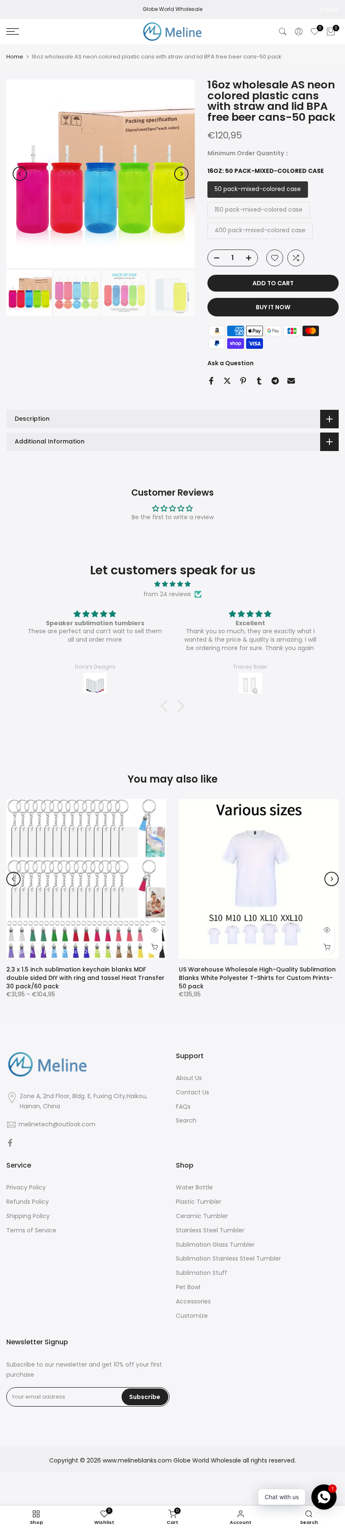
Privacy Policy (26, 1188)
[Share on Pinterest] (243, 381)
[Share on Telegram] (275, 381)
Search (186, 1121)
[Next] (181, 174)
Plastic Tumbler (198, 1202)
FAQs (183, 1107)
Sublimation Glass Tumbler (215, 1245)
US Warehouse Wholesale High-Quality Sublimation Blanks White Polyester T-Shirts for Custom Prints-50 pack (257, 977)
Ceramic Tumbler (202, 1216)
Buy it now (273, 307)
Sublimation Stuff (201, 1273)
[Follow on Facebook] (10, 1143)
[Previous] (20, 174)
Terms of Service (31, 1230)
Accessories (193, 1302)
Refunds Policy (27, 1202)
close (17, 9)
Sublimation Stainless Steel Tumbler (228, 1259)
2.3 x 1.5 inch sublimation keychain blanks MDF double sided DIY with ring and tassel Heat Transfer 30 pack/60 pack (85, 977)
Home (14, 56)
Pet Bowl (188, 1287)
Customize (192, 1316)
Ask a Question (230, 363)
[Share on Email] (291, 381)
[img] (172, 584)
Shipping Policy (28, 1216)
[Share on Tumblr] (259, 381)
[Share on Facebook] (211, 381)
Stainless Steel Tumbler (210, 1230)
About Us (189, 1078)
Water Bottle (194, 1188)
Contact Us (192, 1092)
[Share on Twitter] (227, 381)
